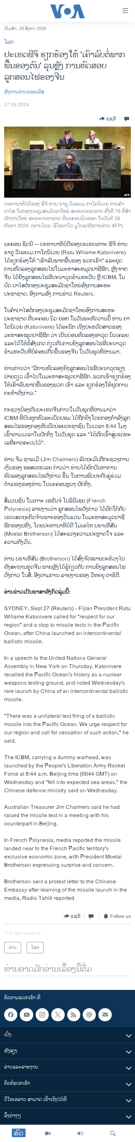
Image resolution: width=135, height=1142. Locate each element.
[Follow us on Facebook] (10, 1014)
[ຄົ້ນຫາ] (112, 1133)
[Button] (107, 119)
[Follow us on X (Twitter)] (57, 1014)
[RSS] (73, 1014)
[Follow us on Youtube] (26, 1014)
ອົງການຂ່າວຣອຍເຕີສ (24, 92)
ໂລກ (9, 42)
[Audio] (80, 1133)
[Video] (47, 1133)
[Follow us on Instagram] (42, 1014)
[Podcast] (89, 1014)
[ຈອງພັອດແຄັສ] (104, 1014)
